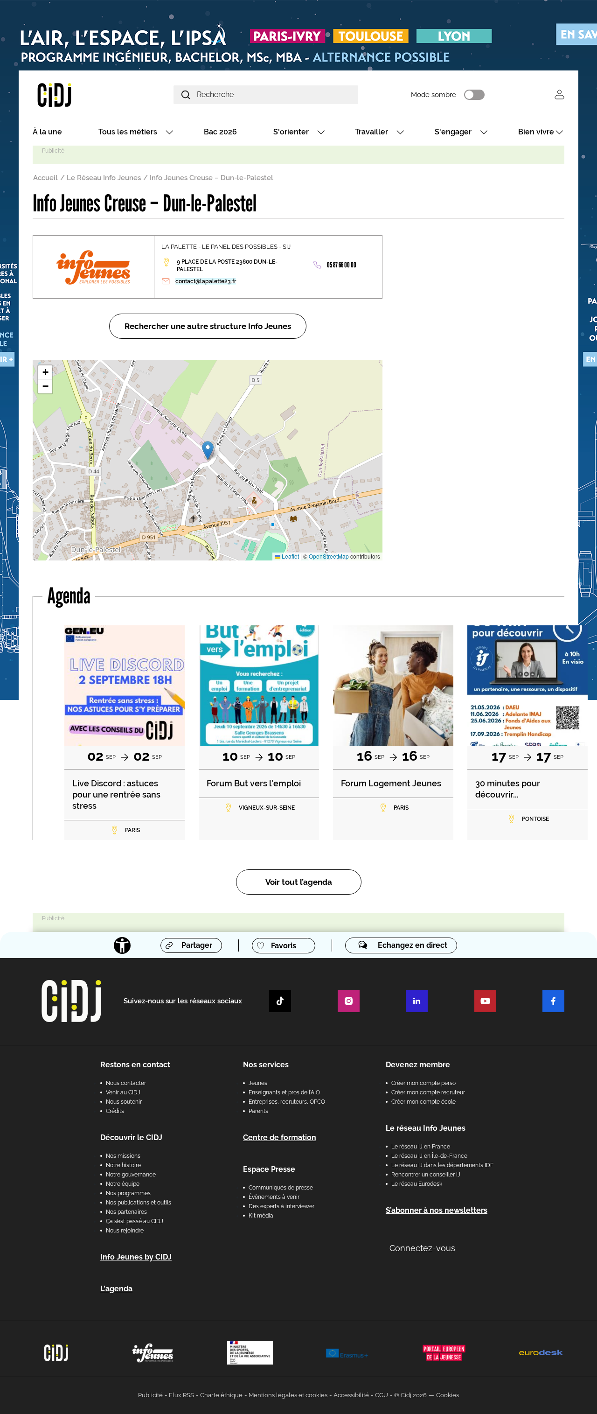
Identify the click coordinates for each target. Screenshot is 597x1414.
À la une (47, 131)
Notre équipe (122, 1184)
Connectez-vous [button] (422, 1248)
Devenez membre (418, 1064)
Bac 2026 (220, 131)
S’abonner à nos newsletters (436, 1210)
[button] (208, 450)
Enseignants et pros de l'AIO (284, 1092)
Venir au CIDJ (123, 1092)
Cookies (447, 1395)
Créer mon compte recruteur (428, 1092)
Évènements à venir (274, 1197)
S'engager (453, 131)
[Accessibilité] (122, 945)
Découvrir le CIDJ (131, 1137)
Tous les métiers (127, 131)
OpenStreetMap (329, 556)
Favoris (283, 945)
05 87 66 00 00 (341, 264)
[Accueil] (76, 94)
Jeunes (258, 1083)
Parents (258, 1111)
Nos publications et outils (138, 1202)
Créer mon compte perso (423, 1083)
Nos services (266, 1064)
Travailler (371, 131)
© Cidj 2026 (410, 1395)
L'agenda (116, 1288)
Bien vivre (536, 131)
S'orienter (291, 131)
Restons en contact (135, 1064)
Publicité (150, 1395)
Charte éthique (221, 1395)
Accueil (45, 178)
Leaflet (289, 556)
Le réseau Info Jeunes (425, 1128)
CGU (381, 1395)
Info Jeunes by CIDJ (136, 1257)
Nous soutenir (124, 1102)
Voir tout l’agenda (298, 882)
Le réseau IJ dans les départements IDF (442, 1165)
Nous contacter (126, 1083)
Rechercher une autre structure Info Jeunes (208, 326)
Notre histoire (123, 1165)
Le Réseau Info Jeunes (104, 178)
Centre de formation (279, 1137)
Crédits (115, 1111)
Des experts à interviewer (281, 1206)
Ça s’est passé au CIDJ (134, 1221)
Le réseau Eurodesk (416, 1184)
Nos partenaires (126, 1212)
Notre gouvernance (131, 1174)
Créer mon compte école (423, 1102)
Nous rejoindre (125, 1230)
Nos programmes (128, 1193)
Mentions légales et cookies (288, 1395)
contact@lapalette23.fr (205, 281)
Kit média (261, 1215)
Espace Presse (269, 1169)
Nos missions (123, 1156)
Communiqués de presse (281, 1187)
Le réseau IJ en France (420, 1146)
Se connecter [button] (559, 94)
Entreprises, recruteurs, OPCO (287, 1102)
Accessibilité (351, 1395)
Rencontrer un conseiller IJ (425, 1174)
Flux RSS (181, 1395)
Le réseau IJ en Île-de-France (429, 1156)
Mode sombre (433, 95)
